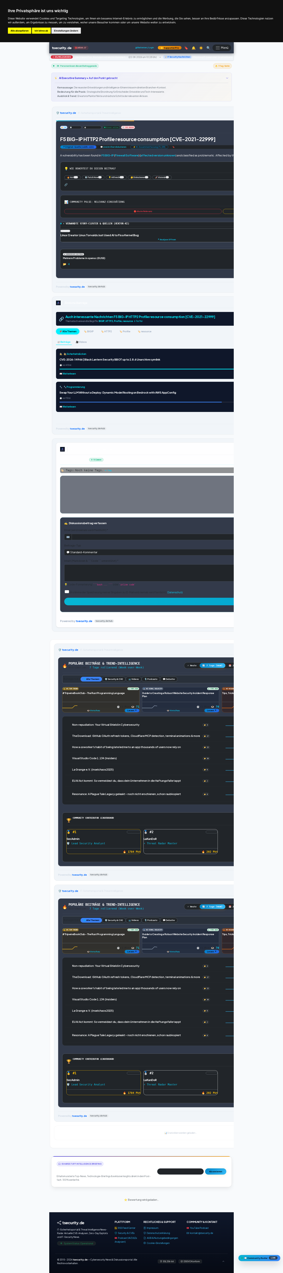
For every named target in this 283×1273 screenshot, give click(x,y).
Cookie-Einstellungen (158, 1242)
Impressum (152, 1227)
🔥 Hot (72, 177)
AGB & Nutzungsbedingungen (162, 1237)
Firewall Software (127, 155)
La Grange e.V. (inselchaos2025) (93, 769)
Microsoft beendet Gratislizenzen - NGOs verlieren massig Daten (215, 57)
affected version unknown (158, 155)
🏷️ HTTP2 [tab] (106, 331)
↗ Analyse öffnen (166, 239)
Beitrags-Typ (72, 545)
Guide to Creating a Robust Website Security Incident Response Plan (178, 935)
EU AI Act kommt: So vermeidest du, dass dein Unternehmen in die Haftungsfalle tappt (126, 780)
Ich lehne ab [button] (41, 30)
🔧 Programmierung (74, 387)
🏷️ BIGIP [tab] (89, 331)
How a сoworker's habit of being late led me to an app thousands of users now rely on (126, 747)
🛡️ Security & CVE (114, 679)
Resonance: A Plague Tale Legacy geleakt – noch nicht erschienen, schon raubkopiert (126, 794)
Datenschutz (175, 592)
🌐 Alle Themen (91, 679)
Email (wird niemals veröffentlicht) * (86, 530)
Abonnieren (215, 1171)
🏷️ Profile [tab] (124, 331)
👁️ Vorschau (93, 710)
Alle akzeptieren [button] (20, 30)
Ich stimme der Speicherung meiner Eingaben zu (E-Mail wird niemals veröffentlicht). (126, 592)
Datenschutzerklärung (158, 1232)
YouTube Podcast (199, 1227)
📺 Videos (133, 679)
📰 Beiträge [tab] (64, 342)
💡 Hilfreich (116, 177)
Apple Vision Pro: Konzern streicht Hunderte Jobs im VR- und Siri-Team (93, 57)
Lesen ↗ (132, 710)
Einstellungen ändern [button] (66, 30)
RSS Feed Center (126, 1227)
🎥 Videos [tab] (81, 342)
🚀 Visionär (161, 177)
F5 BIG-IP (107, 155)
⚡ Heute (191, 665)
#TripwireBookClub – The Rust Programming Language (93, 692)
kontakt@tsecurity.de (201, 1232)
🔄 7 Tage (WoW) (212, 665)
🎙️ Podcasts (150, 679)
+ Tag (108, 470)
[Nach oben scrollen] (223, 1261)
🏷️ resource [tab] (144, 331)
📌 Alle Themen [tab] (67, 331)
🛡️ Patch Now (92, 177)
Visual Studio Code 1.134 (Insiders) (94, 758)
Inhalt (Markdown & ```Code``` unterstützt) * (91, 560)
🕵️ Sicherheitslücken (75, 353)
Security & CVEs (126, 1232)
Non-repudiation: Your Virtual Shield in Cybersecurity (105, 724)
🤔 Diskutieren (139, 177)
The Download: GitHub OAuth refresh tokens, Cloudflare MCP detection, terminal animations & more (136, 736)
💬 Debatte (169, 679)
